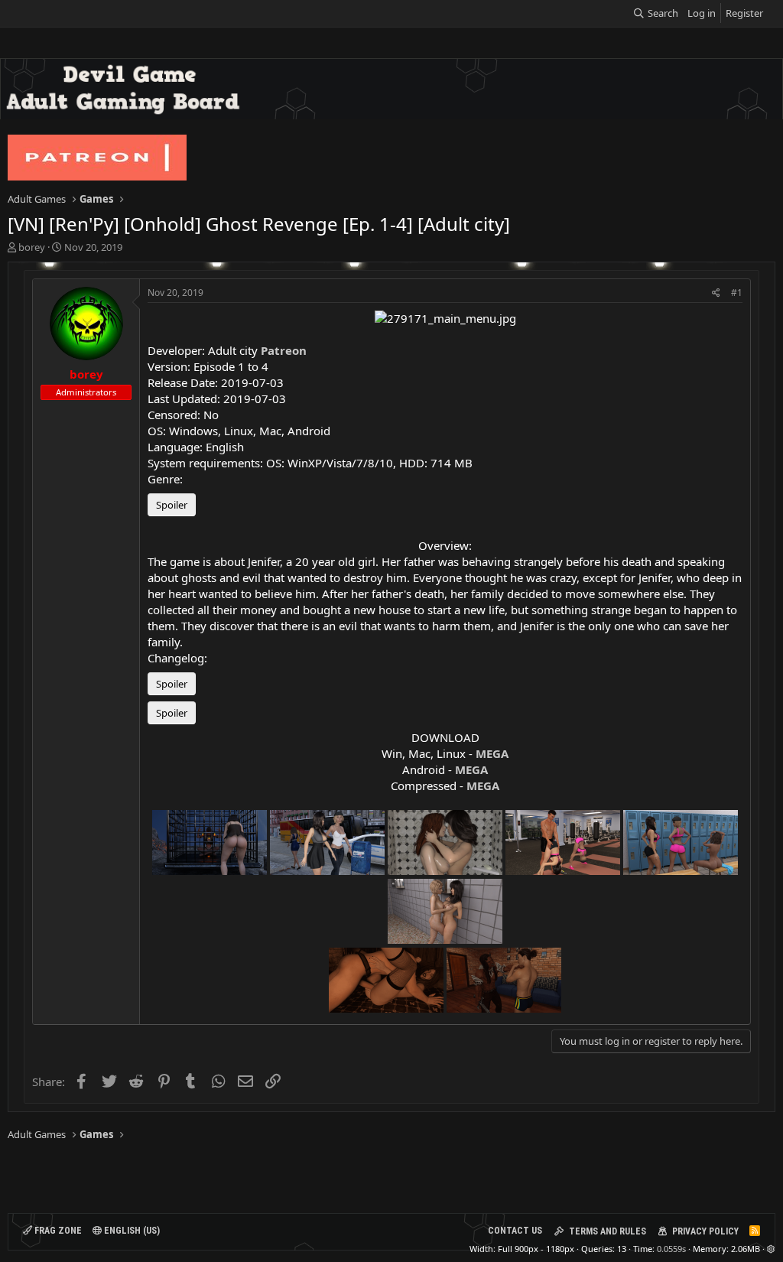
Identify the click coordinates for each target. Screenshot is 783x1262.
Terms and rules (607, 1231)
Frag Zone (57, 1230)
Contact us (515, 1230)
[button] (771, 1248)
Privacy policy (705, 1231)
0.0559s (671, 1248)
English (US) (131, 1230)
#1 (736, 292)
